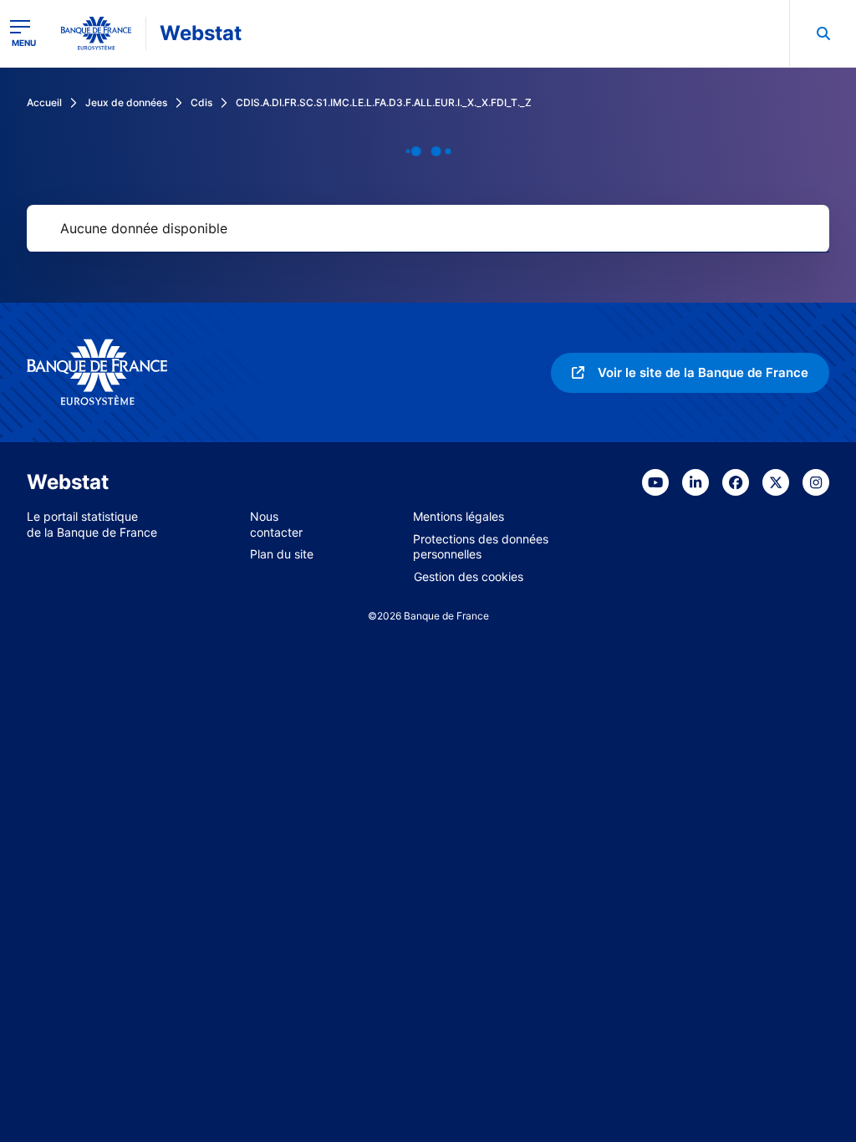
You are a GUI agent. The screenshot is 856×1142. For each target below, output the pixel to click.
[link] (690, 373)
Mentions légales (458, 516)
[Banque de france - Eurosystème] (96, 33)
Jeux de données (126, 102)
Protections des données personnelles (480, 547)
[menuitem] (822, 33)
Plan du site (281, 554)
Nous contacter (276, 524)
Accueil (44, 102)
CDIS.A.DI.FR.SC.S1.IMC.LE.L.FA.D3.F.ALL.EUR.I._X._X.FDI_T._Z (384, 102)
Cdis (201, 102)
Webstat (201, 33)
